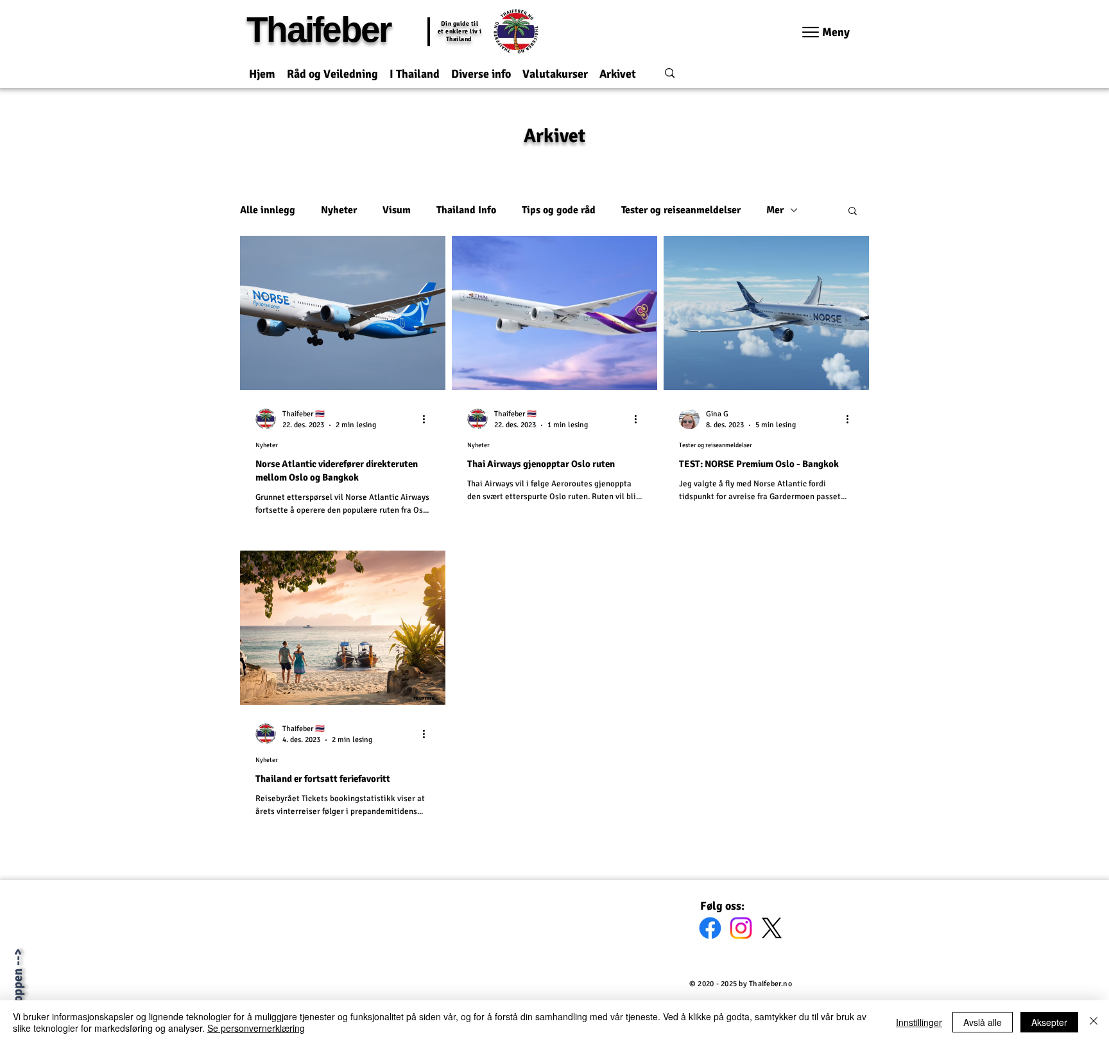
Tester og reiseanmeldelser (681, 210)
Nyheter (339, 210)
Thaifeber (318, 29)
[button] (332, 68)
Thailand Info (466, 210)
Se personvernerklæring (256, 1028)
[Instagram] (740, 928)
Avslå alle (982, 1022)
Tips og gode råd (559, 210)
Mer (775, 210)
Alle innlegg (267, 210)
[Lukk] (1093, 1022)
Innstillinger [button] (919, 1022)
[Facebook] (710, 928)
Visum (397, 210)
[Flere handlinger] (428, 419)
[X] (771, 928)
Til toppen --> (18, 986)
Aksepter (1049, 1022)
